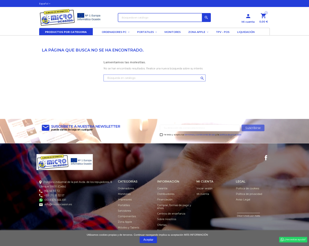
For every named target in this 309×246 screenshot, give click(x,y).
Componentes (127, 216)
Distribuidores (165, 194)
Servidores (124, 210)
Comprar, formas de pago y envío (174, 207)
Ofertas (161, 225)
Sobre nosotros (166, 219)
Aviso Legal (243, 199)
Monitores (124, 194)
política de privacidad (230, 134)
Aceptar (148, 239)
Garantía (162, 188)
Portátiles (124, 205)
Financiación (165, 199)
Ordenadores (126, 188)
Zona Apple (125, 221)
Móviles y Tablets (128, 227)
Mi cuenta (203, 194)
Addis (257, 215)
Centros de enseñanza (171, 213)
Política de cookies (247, 188)
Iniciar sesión (204, 188)
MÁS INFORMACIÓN (196, 234)
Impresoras (125, 199)
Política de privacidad (249, 194)
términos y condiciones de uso (200, 134)
